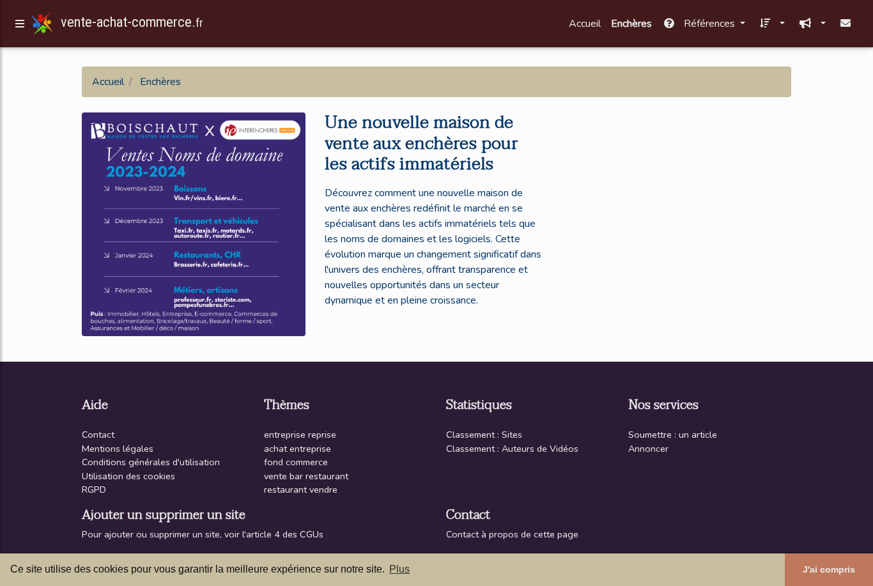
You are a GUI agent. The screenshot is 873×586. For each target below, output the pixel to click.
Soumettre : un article (672, 434)
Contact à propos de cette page (512, 534)
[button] (770, 23)
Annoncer (648, 448)
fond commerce (296, 462)
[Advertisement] (679, 196)
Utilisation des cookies (128, 476)
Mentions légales (117, 448)
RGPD (94, 489)
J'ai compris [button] (829, 569)
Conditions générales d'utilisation (151, 462)
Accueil (585, 24)
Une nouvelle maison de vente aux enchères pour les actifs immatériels (421, 143)
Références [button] (709, 24)
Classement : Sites (484, 434)
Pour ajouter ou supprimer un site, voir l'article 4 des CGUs (202, 534)
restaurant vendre (300, 489)
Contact (98, 434)
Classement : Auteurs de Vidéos (512, 448)
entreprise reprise (300, 434)
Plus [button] (399, 569)
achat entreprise (297, 448)
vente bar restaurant (306, 476)
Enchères (631, 24)
